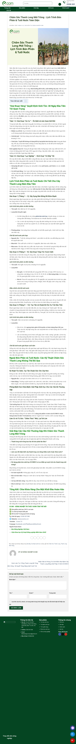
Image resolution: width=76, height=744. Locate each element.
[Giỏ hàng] (59, 4)
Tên (11, 593)
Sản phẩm (22, 8)
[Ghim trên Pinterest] (41, 537)
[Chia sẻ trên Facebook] (32, 537)
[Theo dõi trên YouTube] (65, 634)
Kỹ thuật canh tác (35, 543)
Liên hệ (8, 10)
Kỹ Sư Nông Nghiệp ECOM (36, 25)
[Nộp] (50, 3)
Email (31, 593)
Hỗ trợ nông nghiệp (45, 631)
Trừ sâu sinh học (45, 622)
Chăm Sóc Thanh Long (54, 543)
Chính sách (62, 626)
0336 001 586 (29, 629)
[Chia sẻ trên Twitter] (35, 537)
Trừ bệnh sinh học (45, 624)
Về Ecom (51, 8)
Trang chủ (7, 8)
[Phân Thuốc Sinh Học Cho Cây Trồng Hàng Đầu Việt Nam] (11, 3)
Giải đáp (36, 8)
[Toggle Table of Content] (25, 101)
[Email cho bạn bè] (38, 537)
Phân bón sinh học (45, 629)
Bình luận (12, 579)
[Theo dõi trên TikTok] (62, 634)
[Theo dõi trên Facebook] (59, 634)
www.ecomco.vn (23, 519)
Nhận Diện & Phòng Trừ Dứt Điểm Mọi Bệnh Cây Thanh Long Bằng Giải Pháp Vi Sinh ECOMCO (53, 563)
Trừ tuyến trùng (44, 626)
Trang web (52, 593)
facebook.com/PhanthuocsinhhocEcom (28, 524)
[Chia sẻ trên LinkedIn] (44, 537)
